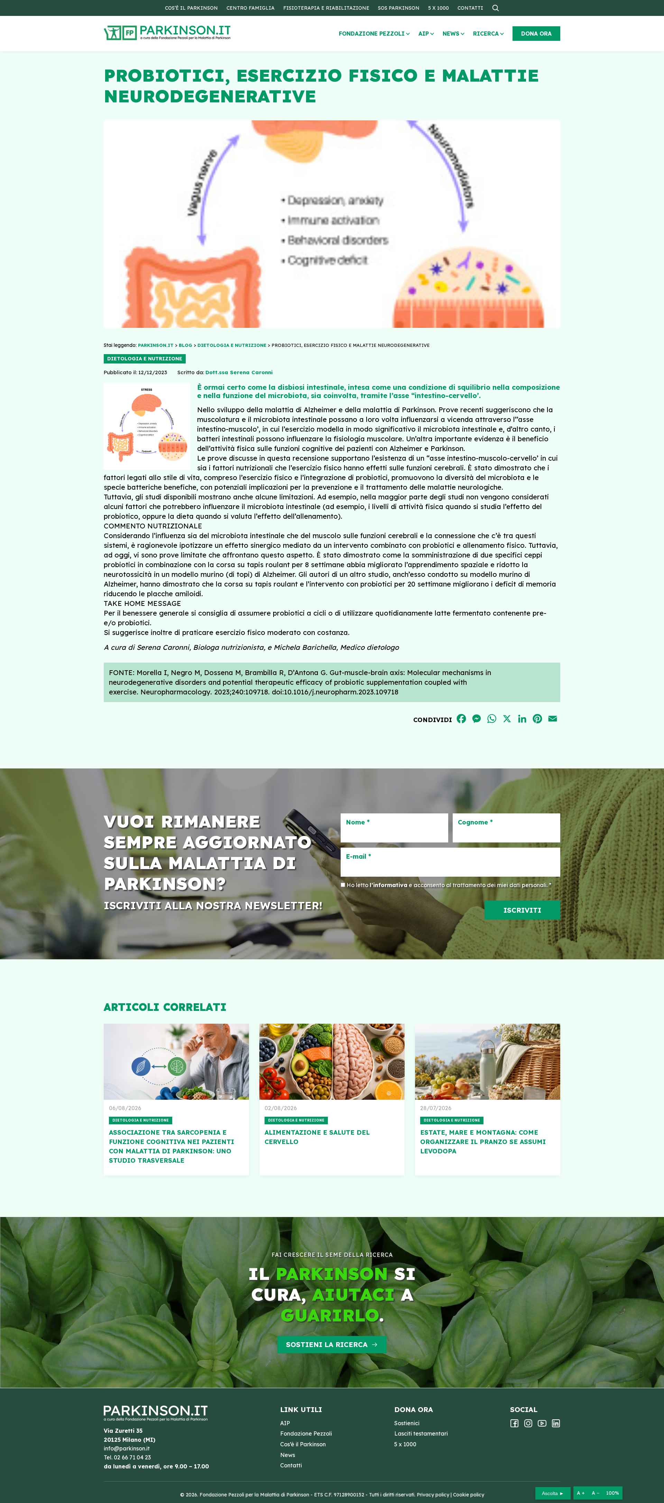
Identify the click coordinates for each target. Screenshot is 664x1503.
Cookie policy (468, 1495)
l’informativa (388, 885)
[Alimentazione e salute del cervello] (332, 1062)
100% (612, 1493)
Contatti (470, 8)
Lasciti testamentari (421, 1433)
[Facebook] (514, 1425)
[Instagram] (528, 1425)
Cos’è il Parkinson (191, 8)
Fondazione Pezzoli (372, 33)
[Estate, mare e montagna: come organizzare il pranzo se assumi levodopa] (487, 1062)
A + (581, 1493)
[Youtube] (542, 1425)
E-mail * (358, 856)
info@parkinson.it (127, 1448)
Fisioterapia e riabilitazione (326, 8)
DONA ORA (536, 33)
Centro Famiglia (251, 8)
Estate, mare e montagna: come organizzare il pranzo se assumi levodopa (483, 1141)
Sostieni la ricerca (327, 1344)
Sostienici (406, 1423)
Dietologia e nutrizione (144, 359)
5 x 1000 (438, 8)
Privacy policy (433, 1495)
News (451, 33)
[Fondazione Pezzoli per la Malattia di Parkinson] (187, 33)
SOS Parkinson (398, 8)
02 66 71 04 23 (132, 1457)
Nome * (358, 822)
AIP (423, 33)
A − (595, 1493)
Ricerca (486, 33)
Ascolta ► (553, 1493)
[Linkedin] (556, 1425)
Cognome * (475, 822)
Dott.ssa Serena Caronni (239, 372)
